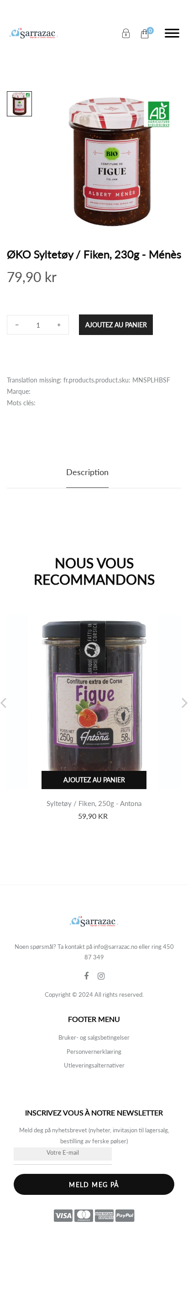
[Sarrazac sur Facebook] (91, 976)
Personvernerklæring (94, 1051)
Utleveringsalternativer (94, 1065)
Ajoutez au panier (116, 325)
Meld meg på (94, 1184)
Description (87, 472)
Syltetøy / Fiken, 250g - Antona (94, 803)
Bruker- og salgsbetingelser (94, 1037)
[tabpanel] (111, 161)
